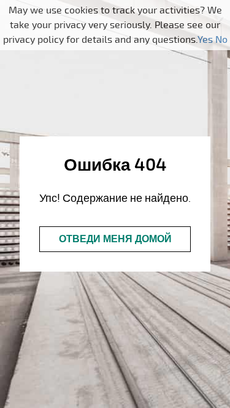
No (221, 40)
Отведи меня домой (115, 239)
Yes (205, 40)
